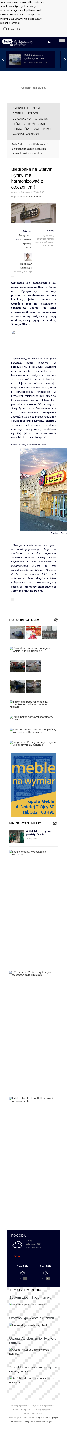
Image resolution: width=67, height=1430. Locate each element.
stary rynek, (48, 245)
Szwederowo (42, 129)
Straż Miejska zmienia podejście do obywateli (33, 1369)
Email (28, 247)
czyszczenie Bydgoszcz (43, 1405)
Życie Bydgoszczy (21, 144)
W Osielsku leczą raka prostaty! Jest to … (38, 833)
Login (50, 42)
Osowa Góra (21, 129)
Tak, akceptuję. (14, 29)
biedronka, (42, 239)
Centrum (19, 113)
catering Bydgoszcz (43, 1409)
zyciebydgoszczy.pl (23, 271)
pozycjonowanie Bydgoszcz (43, 1421)
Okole (42, 123)
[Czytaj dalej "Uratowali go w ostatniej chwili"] (33, 1325)
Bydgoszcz (25, 235)
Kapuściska (41, 118)
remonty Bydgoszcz (20, 1405)
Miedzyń (29, 123)
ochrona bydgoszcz (33, 1414)
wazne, (38, 242)
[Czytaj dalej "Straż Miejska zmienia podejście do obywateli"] (33, 1380)
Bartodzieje (21, 108)
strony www (16, 1421)
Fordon (33, 113)
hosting (26, 1421)
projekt (55, 1417)
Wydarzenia (39, 144)
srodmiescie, (48, 242)
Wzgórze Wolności (26, 134)
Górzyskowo (22, 118)
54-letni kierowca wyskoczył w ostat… (35, 57)
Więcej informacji (10, 22)
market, (50, 239)
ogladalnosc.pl (44, 1417)
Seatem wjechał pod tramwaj (30, 1297)
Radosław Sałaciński (30, 196)
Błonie (37, 108)
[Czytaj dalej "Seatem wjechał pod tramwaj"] (33, 1304)
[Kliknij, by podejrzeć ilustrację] (33, 213)
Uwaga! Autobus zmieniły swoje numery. (32, 1340)
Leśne (17, 123)
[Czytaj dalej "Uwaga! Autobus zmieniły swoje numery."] (33, 1352)
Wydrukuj (26, 243)
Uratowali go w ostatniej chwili (31, 1318)
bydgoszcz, (48, 235)
